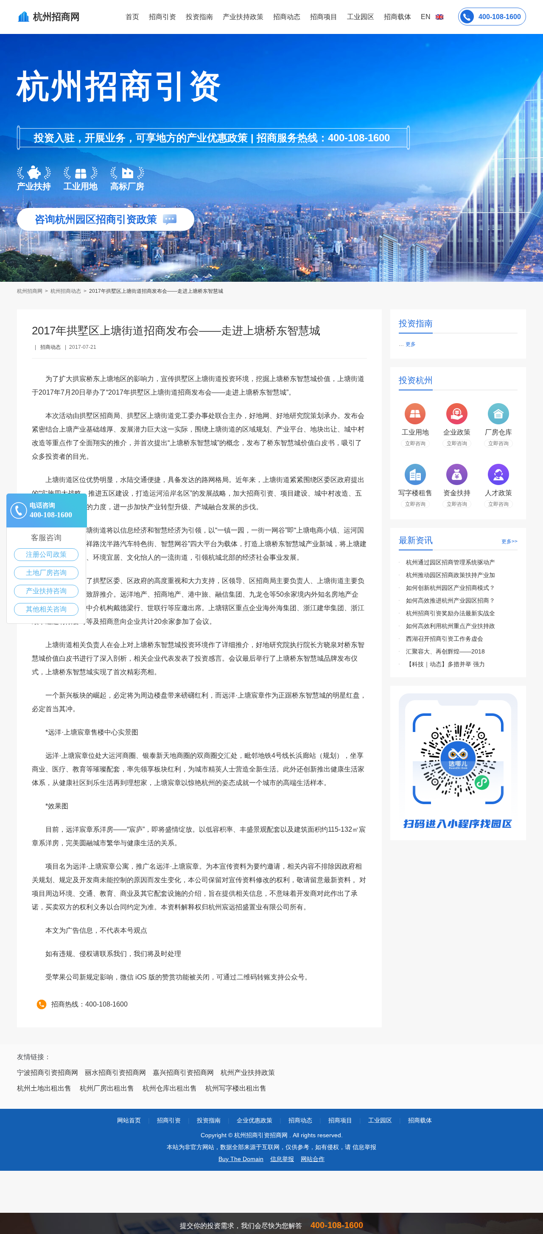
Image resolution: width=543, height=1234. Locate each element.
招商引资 (162, 16)
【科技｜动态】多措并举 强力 (445, 664)
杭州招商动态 (65, 291)
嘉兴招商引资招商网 (183, 1072)
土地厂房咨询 (46, 572)
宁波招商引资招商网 (47, 1072)
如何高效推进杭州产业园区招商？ (450, 600)
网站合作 (313, 1158)
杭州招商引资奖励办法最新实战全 (450, 613)
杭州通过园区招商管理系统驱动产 (450, 562)
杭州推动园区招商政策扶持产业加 (450, 575)
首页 (132, 16)
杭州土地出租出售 (44, 1088)
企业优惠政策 (254, 1120)
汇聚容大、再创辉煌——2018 (445, 651)
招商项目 (323, 16)
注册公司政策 (46, 554)
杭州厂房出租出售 (107, 1088)
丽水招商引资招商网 (115, 1072)
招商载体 (420, 1120)
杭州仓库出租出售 (170, 1088)
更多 (411, 344)
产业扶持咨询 (46, 591)
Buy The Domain (240, 1158)
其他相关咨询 (46, 609)
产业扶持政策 (243, 16)
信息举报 (282, 1158)
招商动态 (286, 16)
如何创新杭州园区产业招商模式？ (450, 587)
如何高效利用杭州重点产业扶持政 (450, 626)
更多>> (509, 541)
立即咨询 (415, 443)
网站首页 (129, 1120)
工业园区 (360, 16)
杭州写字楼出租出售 (235, 1088)
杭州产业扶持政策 (248, 1072)
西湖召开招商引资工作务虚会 (444, 638)
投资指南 (199, 16)
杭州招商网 (30, 291)
